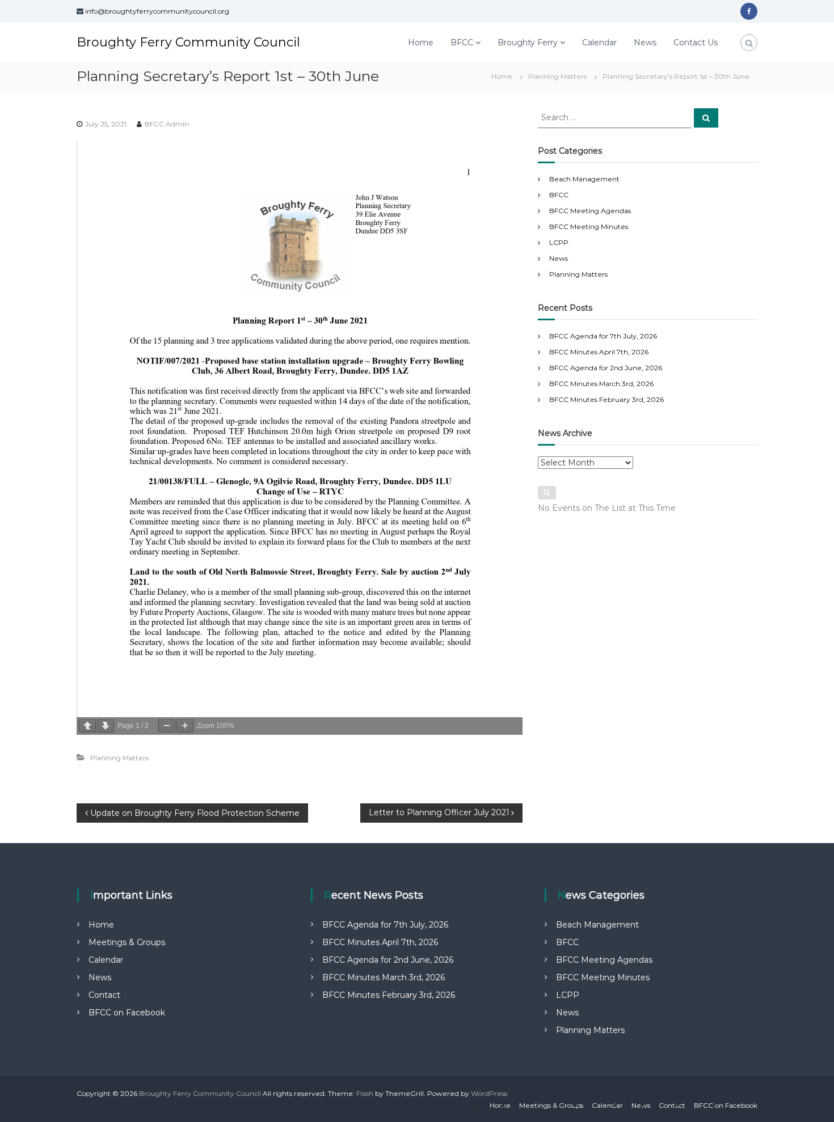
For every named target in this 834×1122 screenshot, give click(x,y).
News (645, 42)
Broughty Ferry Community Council (188, 42)
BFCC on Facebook (127, 1012)
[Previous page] (87, 726)
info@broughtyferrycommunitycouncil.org (157, 11)
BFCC (461, 42)
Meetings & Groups (127, 942)
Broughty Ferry (528, 42)
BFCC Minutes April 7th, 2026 (598, 352)
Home (420, 42)
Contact (104, 995)
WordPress (489, 1093)
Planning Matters (557, 76)
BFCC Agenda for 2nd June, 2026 (605, 367)
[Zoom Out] (166, 726)
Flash (364, 1093)
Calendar (599, 42)
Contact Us (695, 42)
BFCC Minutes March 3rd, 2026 (601, 383)
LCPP (558, 242)
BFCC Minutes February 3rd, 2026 (606, 399)
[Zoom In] (184, 726)
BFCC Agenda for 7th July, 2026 (603, 336)
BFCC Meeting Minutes (588, 226)
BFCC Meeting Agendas (590, 210)
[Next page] (105, 726)
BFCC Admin (167, 124)
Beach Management (584, 179)
